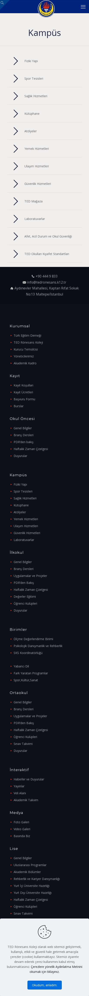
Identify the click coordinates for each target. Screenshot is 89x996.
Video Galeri (22, 829)
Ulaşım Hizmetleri (26, 526)
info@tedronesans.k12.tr (46, 282)
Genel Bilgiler (23, 428)
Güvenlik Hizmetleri (27, 533)
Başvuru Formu (24, 399)
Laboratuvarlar (24, 540)
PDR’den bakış (23, 442)
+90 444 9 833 (47, 276)
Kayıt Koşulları (23, 385)
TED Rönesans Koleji (28, 342)
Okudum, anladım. (44, 985)
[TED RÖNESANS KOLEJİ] (46, 6)
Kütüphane (21, 505)
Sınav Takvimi (23, 744)
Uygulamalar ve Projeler (30, 576)
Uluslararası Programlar (30, 865)
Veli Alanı (20, 793)
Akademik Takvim (26, 800)
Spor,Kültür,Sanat (26, 680)
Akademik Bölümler (27, 872)
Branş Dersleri (23, 435)
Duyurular (20, 456)
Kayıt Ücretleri (23, 392)
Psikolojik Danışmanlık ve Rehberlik (38, 646)
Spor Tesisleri (23, 491)
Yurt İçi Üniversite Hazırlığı (31, 886)
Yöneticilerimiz (24, 356)
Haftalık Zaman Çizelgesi (31, 449)
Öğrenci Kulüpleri (25, 603)
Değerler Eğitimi (25, 596)
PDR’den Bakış (24, 583)
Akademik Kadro (25, 363)
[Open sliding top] (5, 5)
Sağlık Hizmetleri (25, 498)
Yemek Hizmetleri (26, 519)
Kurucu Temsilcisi (26, 349)
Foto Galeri (21, 822)
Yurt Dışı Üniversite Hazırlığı (33, 893)
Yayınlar (19, 786)
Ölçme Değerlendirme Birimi (33, 639)
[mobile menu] (83, 6)
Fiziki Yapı (20, 484)
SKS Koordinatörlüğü (28, 653)
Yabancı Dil (21, 666)
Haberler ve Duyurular (29, 779)
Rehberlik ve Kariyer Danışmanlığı (37, 879)
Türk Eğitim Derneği (27, 335)
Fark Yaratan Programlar (31, 673)
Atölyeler (20, 512)
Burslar (19, 406)
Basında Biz (22, 836)
